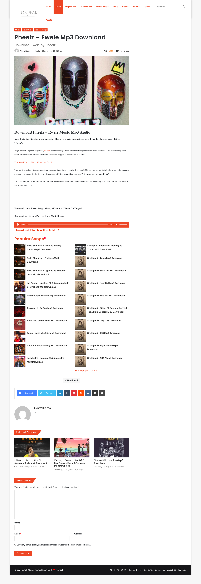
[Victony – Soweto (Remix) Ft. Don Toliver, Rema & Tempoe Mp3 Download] (71, 447)
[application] (71, 225)
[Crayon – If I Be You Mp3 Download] (19, 311)
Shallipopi (72, 380)
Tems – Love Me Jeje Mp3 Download (46, 333)
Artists (49, 20)
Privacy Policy (135, 570)
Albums (136, 6)
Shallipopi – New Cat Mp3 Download (106, 283)
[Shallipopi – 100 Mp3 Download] (80, 336)
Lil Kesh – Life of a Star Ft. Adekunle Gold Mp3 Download (30, 461)
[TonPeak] (28, 13)
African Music (102, 6)
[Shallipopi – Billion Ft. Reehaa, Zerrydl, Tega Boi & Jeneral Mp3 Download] (80, 311)
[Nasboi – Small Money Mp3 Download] (19, 349)
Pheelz (47, 150)
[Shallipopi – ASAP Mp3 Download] (80, 361)
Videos (125, 6)
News (115, 6)
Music (58, 6)
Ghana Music (86, 6)
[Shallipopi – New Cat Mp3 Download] (80, 286)
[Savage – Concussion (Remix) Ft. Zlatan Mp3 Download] (80, 249)
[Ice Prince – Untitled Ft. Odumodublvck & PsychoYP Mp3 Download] (19, 286)
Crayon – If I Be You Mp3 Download (45, 308)
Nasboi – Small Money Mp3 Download (47, 345)
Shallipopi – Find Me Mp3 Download (106, 295)
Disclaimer (148, 570)
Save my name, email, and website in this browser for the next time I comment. (54, 545)
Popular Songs (41, 30)
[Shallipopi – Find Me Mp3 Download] (80, 299)
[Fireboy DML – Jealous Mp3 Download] (111, 447)
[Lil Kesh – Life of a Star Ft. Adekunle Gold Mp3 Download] (32, 447)
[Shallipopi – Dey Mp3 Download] (80, 324)
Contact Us (160, 570)
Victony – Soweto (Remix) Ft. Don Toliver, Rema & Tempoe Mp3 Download (69, 463)
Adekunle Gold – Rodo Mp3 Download (47, 320)
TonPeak (59, 570)
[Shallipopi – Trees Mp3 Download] (80, 261)
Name (17, 523)
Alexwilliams (25, 51)
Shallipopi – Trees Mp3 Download (104, 258)
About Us (171, 570)
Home (49, 6)
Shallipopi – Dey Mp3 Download (104, 320)
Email (17, 534)
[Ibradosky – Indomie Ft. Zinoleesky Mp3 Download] (19, 361)
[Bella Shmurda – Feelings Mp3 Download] (19, 261)
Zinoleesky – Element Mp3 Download (46, 295)
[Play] (18, 224)
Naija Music (70, 6)
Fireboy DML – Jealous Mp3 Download (108, 461)
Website (78, 534)
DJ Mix (147, 6)
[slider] (123, 224)
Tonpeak (182, 570)
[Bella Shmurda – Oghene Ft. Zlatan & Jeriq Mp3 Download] (19, 274)
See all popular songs (86, 370)
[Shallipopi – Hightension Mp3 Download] (80, 349)
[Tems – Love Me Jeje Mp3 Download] (19, 336)
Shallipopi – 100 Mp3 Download (103, 333)
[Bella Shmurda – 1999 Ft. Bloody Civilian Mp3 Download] (19, 249)
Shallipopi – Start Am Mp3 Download (106, 270)
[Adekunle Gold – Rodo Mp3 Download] (19, 324)
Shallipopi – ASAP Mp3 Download (105, 358)
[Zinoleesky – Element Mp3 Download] (19, 299)
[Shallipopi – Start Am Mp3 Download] (80, 274)
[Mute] (117, 224)
